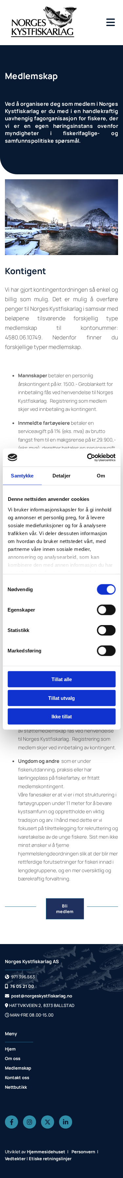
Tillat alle (61, 679)
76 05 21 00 (19, 986)
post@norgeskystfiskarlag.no (38, 996)
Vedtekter (15, 1159)
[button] (107, 22)
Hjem (10, 1049)
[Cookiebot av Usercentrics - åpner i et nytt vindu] (87, 457)
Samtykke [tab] (22, 475)
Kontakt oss (17, 1077)
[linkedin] (65, 1122)
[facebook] (11, 1122)
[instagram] (29, 1122)
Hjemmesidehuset (46, 1152)
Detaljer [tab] (61, 475)
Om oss (12, 1058)
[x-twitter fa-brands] (47, 1122)
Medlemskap (18, 1068)
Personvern (83, 1152)
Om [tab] (101, 475)
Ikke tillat (61, 716)
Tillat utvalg (61, 698)
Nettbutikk (16, 1087)
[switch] (106, 610)
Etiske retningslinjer (50, 1159)
